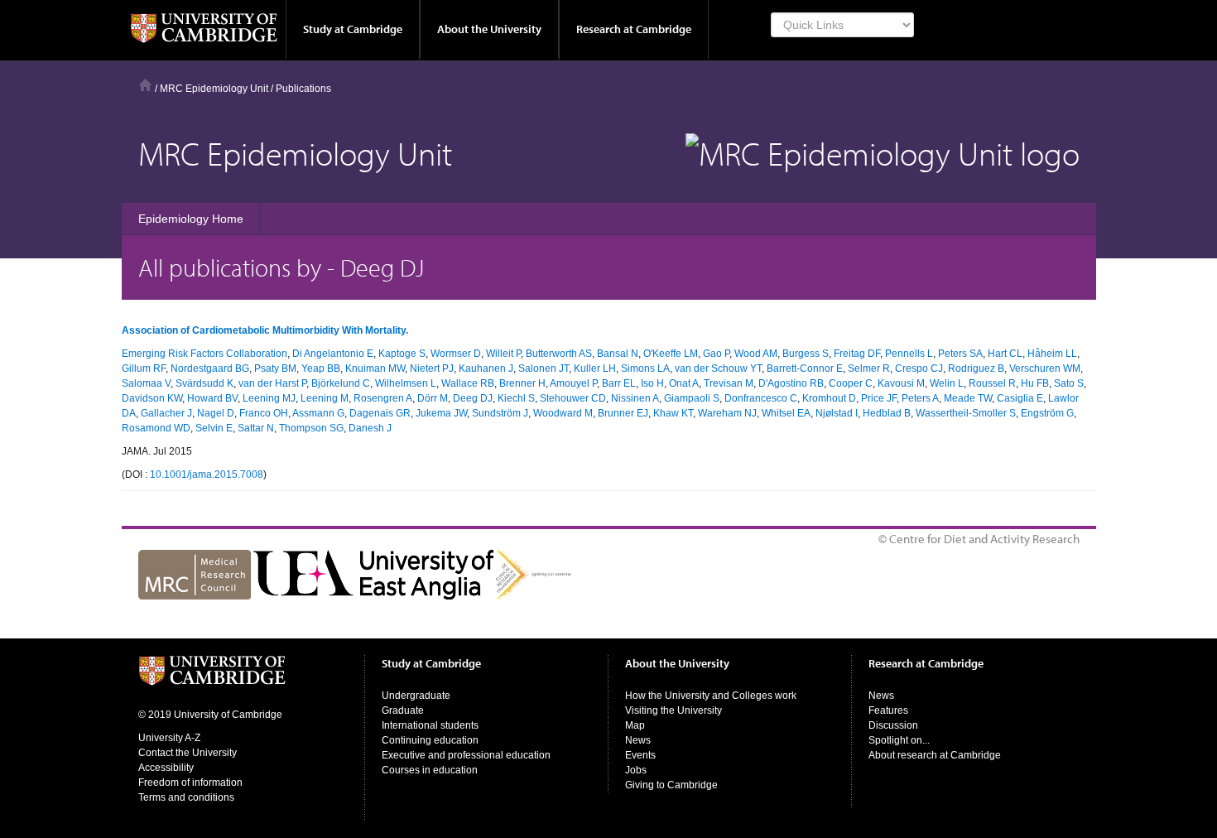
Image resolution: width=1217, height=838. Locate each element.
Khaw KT (673, 413)
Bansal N (617, 353)
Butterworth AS (559, 353)
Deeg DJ (473, 398)
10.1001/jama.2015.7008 (206, 474)
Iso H (652, 383)
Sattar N (256, 428)
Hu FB (1035, 383)
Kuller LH (595, 368)
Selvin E (214, 428)
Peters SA (960, 353)
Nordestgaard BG (210, 368)
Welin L (947, 383)
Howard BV (212, 398)
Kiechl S (516, 398)
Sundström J (500, 413)
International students (430, 725)
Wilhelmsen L (405, 383)
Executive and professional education (466, 755)
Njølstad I (836, 413)
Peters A (920, 398)
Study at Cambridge (352, 29)
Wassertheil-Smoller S (966, 413)
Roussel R (992, 383)
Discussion (893, 725)
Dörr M (432, 398)
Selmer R (869, 368)
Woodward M (563, 413)
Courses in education (430, 770)
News (638, 740)
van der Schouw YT (718, 368)
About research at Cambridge (934, 755)
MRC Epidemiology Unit (214, 88)
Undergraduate (416, 695)
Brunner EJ (623, 413)
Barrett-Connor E (805, 368)
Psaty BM (275, 368)
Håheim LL (1052, 353)
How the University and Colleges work (710, 695)
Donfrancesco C (760, 398)
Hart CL (1005, 353)
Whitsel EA (786, 413)
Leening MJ (269, 398)
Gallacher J (166, 413)
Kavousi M (901, 383)
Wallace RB (467, 383)
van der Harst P (272, 383)
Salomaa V (146, 383)
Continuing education (430, 740)
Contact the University (187, 753)
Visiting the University (673, 710)
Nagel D (215, 413)
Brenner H (522, 383)
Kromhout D (829, 398)
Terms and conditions (186, 797)
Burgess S (805, 353)
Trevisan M (728, 383)
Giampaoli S (691, 398)
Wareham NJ (727, 413)
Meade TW (968, 398)
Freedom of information (190, 782)
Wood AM (755, 353)
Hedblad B (887, 413)
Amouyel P (573, 383)
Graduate (403, 710)
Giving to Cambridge (671, 785)
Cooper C (851, 383)
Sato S (1069, 383)
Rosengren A (383, 398)
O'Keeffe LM (670, 353)
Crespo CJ (919, 368)
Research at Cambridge (633, 29)
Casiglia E (1020, 398)
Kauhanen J (486, 368)
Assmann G (318, 413)
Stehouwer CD (573, 398)
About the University (489, 29)
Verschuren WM (1044, 368)
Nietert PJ (432, 368)
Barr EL (619, 383)
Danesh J (370, 428)
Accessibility (166, 767)
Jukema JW (441, 413)
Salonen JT (543, 368)
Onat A (684, 383)
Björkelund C (340, 383)
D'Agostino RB (791, 383)
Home (145, 85)
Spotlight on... (899, 740)
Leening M (325, 398)
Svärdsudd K (204, 383)
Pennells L (909, 353)
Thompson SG (311, 428)
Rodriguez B (976, 368)
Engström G (1047, 413)
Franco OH (263, 413)
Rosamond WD (156, 428)
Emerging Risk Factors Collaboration (204, 353)
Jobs (636, 770)
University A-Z (169, 738)
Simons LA (645, 368)
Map (635, 725)
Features (888, 710)
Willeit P (503, 353)
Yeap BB (320, 368)
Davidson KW (152, 398)
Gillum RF (144, 368)
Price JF (879, 398)
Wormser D (456, 353)
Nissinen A (635, 398)
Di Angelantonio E (332, 353)
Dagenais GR (380, 413)
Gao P (716, 353)
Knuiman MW (375, 368)
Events (640, 755)
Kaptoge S (402, 353)
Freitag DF (857, 353)
